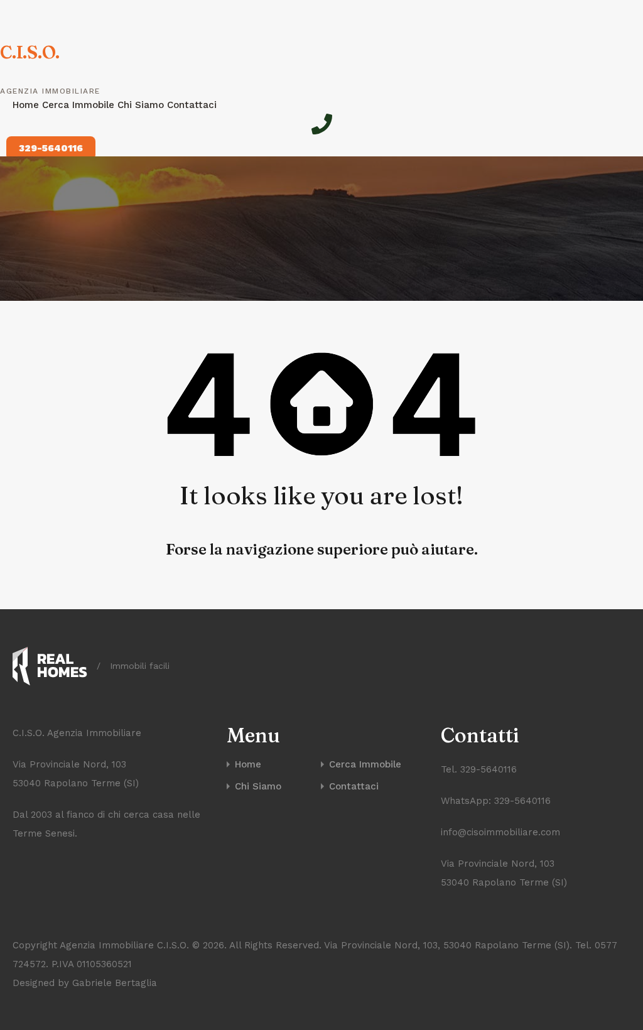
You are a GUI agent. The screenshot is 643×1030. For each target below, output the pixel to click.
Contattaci (192, 105)
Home (27, 105)
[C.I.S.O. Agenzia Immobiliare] (50, 666)
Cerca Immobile (79, 105)
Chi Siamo (142, 105)
